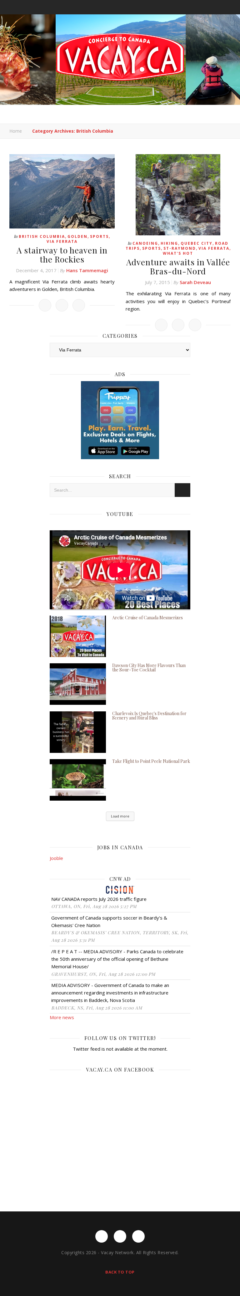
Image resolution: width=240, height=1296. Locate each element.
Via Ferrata (62, 241)
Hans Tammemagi (87, 270)
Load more (120, 816)
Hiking (169, 243)
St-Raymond (179, 248)
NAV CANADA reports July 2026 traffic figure (99, 899)
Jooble (56, 858)
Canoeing (145, 243)
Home (15, 131)
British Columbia (42, 236)
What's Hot (178, 253)
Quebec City (196, 243)
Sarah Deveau (195, 282)
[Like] (45, 305)
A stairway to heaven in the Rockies (62, 255)
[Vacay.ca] (120, 57)
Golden (78, 236)
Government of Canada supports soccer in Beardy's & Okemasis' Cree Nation (109, 921)
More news (62, 1017)
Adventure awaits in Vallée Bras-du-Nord (178, 267)
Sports (99, 236)
